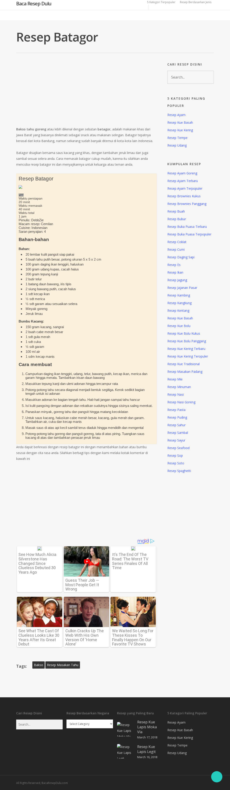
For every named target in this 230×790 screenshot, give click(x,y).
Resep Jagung (177, 280)
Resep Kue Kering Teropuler (187, 356)
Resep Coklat (176, 242)
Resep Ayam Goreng (182, 173)
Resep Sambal (177, 432)
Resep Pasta (176, 410)
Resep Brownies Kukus (184, 196)
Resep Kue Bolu (178, 326)
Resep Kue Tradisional (183, 364)
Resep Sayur (176, 440)
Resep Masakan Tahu (62, 665)
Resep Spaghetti (179, 471)
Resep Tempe (177, 138)
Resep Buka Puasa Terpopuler (189, 234)
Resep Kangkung (179, 303)
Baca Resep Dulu (33, 4)
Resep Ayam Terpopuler (184, 188)
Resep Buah (176, 211)
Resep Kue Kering (180, 130)
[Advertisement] (86, 93)
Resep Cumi (176, 249)
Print (21, 195)
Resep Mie (175, 379)
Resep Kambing (178, 295)
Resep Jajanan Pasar (182, 287)
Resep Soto (175, 463)
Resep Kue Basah (180, 122)
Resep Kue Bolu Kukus (183, 333)
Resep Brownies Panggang (186, 204)
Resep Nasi (175, 394)
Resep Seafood (178, 448)
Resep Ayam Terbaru (182, 181)
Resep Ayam (176, 115)
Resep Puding (177, 417)
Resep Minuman (179, 387)
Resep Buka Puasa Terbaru (187, 226)
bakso (38, 665)
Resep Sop (175, 455)
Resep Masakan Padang (184, 371)
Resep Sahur (176, 425)
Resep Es (174, 265)
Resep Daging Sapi (181, 257)
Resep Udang (177, 145)
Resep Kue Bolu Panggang (186, 341)
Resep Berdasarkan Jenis (195, 2)
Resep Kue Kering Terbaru (186, 349)
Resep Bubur (176, 219)
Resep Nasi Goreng (181, 402)
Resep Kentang (178, 310)
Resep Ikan (175, 272)
